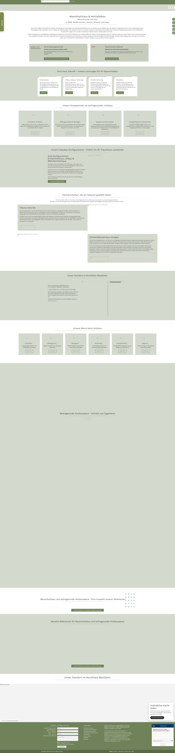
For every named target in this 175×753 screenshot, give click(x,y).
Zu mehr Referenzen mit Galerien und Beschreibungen (87, 610)
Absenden (61, 746)
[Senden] (172, 741)
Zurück (85, 418)
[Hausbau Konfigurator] (95, 155)
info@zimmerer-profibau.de (49, 735)
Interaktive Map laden (157, 717)
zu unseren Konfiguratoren (57, 181)
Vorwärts (89, 418)
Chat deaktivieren (163, 745)
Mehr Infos (43, 92)
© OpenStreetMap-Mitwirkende (12, 720)
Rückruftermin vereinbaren (111, 58)
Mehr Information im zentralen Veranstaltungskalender (56, 58)
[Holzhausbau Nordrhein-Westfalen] (47, 76)
